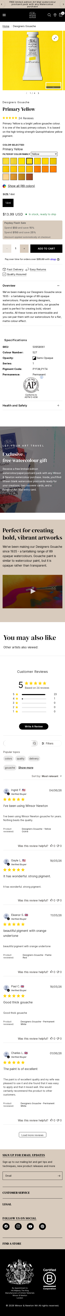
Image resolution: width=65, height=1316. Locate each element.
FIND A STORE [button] (12, 1243)
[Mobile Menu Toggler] (4, 15)
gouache (10, 767)
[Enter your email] (58, 1176)
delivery (34, 758)
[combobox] (47, 776)
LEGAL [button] (7, 1204)
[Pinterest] (42, 1226)
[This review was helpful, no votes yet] (51, 846)
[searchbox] (17, 743)
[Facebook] (6, 1226)
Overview (9, 285)
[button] (32, 591)
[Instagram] (18, 1226)
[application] (32, 591)
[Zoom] (55, 38)
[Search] (49, 15)
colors (8, 758)
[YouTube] (30, 1226)
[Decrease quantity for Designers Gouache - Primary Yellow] (7, 248)
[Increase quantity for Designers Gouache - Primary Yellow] (24, 248)
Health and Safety (15, 405)
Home (6, 26)
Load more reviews (32, 1135)
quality (20, 758)
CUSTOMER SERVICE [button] (16, 1193)
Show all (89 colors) (21, 186)
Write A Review (34, 726)
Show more (25, 767)
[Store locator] (55, 15)
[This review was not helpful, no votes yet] (58, 846)
